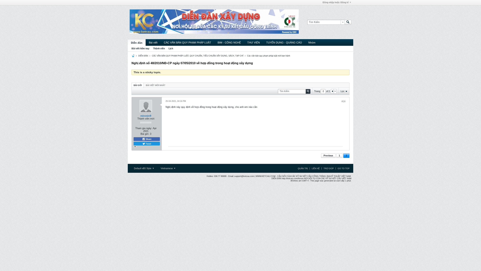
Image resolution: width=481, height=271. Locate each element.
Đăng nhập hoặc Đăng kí (336, 2)
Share (148, 139)
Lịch (171, 48)
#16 (344, 101)
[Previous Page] (332, 91)
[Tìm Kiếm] (348, 22)
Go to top (343, 168)
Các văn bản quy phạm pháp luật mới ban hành (268, 56)
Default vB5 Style (143, 168)
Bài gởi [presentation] (138, 85)
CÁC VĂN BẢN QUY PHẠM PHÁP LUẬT (187, 42)
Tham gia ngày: (143, 128)
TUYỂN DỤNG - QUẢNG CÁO (284, 42)
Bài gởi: (145, 133)
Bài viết (153, 42)
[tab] (138, 85)
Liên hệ (316, 168)
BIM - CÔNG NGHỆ (229, 42)
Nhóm (311, 42)
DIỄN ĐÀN (143, 56)
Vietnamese (167, 168)
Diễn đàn (136, 42)
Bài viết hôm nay (140, 48)
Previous (328, 155)
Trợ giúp (329, 168)
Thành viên (159, 48)
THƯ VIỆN (253, 42)
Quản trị (303, 168)
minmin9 (145, 115)
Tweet (148, 143)
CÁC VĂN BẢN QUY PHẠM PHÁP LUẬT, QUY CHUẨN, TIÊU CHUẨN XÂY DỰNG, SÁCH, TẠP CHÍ (197, 56)
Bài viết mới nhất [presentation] (155, 85)
